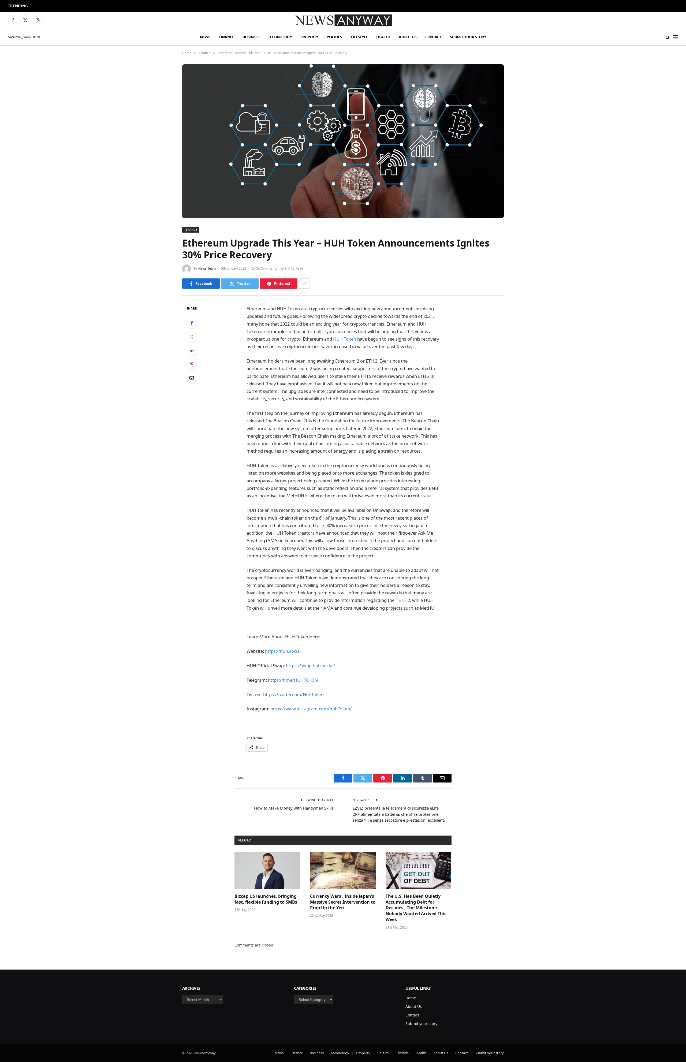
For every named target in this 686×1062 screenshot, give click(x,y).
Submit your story (468, 36)
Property (309, 36)
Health (383, 36)
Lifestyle (359, 36)
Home (410, 997)
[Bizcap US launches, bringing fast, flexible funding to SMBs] (267, 870)
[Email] (191, 377)
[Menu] (675, 37)
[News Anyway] (343, 20)
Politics (334, 36)
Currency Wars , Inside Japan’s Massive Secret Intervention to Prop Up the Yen (342, 902)
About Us (407, 36)
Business (251, 36)
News (205, 36)
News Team (207, 268)
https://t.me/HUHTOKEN (293, 680)
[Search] (668, 37)
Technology (280, 36)
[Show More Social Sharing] (304, 283)
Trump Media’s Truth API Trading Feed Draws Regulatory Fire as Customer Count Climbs (103, 6)
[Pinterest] (191, 364)
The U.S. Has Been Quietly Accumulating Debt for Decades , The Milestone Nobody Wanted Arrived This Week (416, 907)
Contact (433, 36)
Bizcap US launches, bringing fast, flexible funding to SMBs (266, 899)
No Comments (266, 268)
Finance (226, 36)
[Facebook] (191, 323)
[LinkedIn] (191, 350)
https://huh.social (283, 651)
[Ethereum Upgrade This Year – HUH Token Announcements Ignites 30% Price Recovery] (343, 141)
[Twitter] (191, 336)
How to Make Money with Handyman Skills (294, 808)
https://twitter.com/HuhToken (293, 694)
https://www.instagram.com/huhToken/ (311, 709)
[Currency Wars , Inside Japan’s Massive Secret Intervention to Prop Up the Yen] (343, 870)
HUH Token (344, 339)
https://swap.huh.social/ (310, 665)
